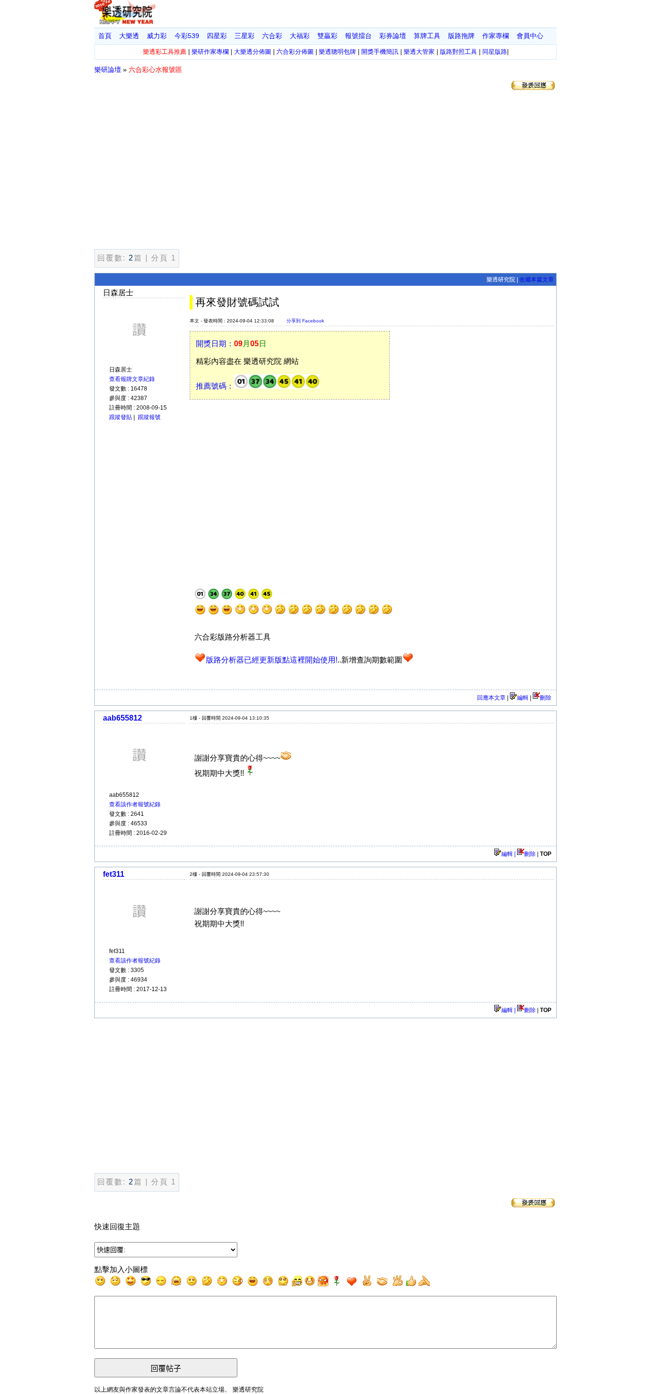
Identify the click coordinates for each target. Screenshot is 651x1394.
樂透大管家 (419, 51)
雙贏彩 (327, 36)
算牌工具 (427, 36)
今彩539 (186, 36)
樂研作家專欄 (210, 51)
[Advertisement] (325, 171)
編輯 (523, 697)
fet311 (113, 874)
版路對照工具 (458, 51)
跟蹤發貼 (120, 417)
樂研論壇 (107, 69)
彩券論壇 (392, 36)
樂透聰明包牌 (337, 51)
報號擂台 (358, 36)
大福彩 (300, 36)
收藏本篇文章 (536, 279)
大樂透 (129, 36)
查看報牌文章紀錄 (132, 379)
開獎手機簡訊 (379, 51)
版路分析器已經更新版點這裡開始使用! (271, 660)
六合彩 (272, 36)
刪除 (545, 697)
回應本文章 (491, 697)
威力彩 (157, 36)
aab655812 (122, 718)
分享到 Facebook (305, 320)
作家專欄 (495, 36)
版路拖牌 (461, 36)
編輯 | (509, 854)
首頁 (105, 36)
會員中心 (530, 36)
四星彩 (217, 36)
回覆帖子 (166, 1368)
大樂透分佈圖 (252, 51)
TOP (545, 854)
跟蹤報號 (149, 417)
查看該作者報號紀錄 (135, 804)
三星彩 (244, 36)
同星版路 (494, 51)
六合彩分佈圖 (295, 51)
